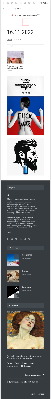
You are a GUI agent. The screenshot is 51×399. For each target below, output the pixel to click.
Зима (32, 363)
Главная (9, 40)
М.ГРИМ (28, 382)
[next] (16, 295)
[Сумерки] (13, 276)
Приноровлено (27, 255)
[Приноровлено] (13, 260)
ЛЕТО (23, 258)
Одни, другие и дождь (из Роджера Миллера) (15, 67)
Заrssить (41, 394)
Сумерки (17, 9)
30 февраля (26, 366)
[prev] (16, 256)
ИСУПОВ (12, 382)
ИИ (8, 195)
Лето (17, 363)
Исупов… (12, 187)
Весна (9, 363)
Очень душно (26, 287)
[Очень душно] (13, 292)
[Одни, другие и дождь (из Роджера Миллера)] (15, 57)
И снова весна (12, 366)
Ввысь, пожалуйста (33, 375)
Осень (24, 363)
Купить (33, 394)
